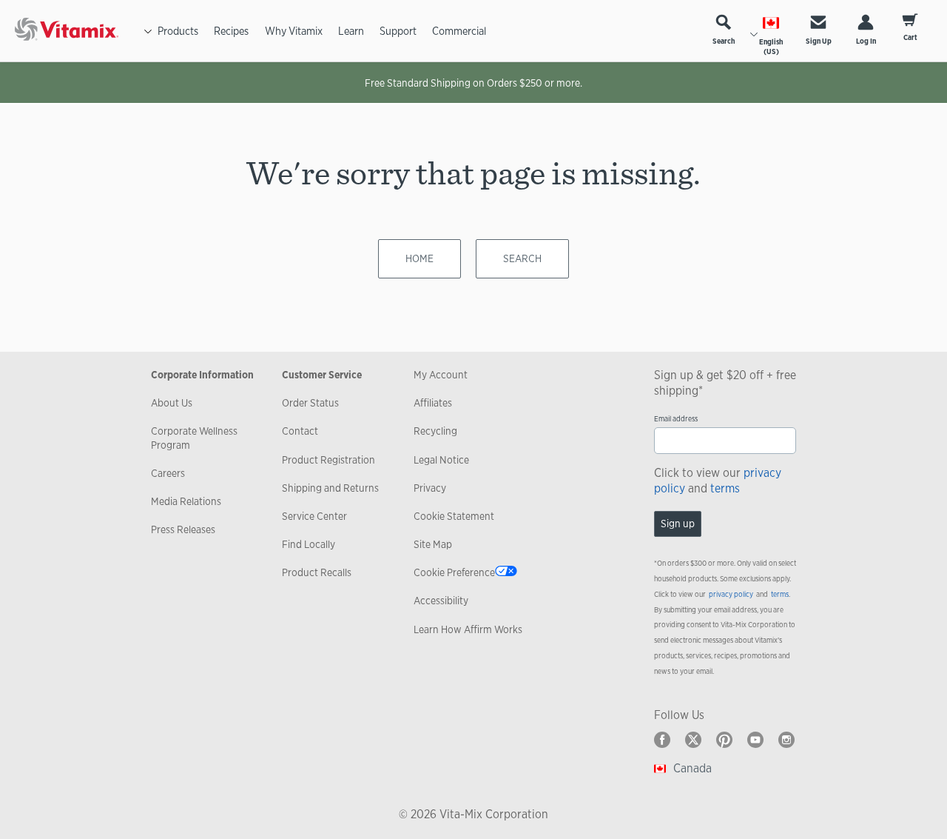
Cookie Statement (454, 516)
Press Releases (183, 529)
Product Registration (328, 460)
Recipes (231, 31)
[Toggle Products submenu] (148, 31)
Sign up (678, 523)
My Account (441, 374)
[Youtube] (755, 740)
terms (725, 488)
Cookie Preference (454, 572)
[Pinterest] (724, 740)
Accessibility (441, 600)
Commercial (459, 31)
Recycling (435, 431)
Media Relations (186, 501)
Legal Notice (441, 460)
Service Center (314, 516)
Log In (866, 41)
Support (398, 31)
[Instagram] (786, 740)
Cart (910, 37)
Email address (676, 419)
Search (723, 41)
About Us (171, 403)
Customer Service (322, 374)
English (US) (771, 46)
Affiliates (433, 403)
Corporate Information (202, 374)
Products (178, 31)
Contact (300, 431)
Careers (168, 473)
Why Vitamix (294, 31)
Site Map (433, 544)
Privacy (430, 488)
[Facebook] (662, 740)
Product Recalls (316, 572)
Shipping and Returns (330, 488)
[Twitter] (693, 740)
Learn (351, 31)
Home (419, 258)
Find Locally (308, 544)
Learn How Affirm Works (468, 629)
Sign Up (819, 41)
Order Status (310, 403)
